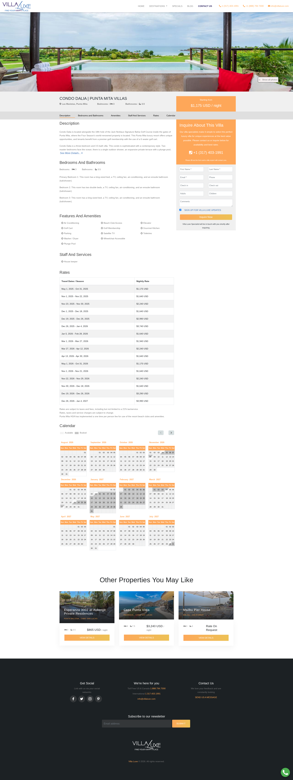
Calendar (170, 115)
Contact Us (205, 6)
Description (65, 115)
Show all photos (269, 79)
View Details (87, 637)
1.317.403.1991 (153, 693)
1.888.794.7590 (158, 688)
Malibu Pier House (196, 610)
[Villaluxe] (16, 6)
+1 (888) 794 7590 (254, 6)
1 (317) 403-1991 (230, 6)
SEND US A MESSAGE (206, 697)
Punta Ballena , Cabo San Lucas (81, 618)
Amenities (115, 115)
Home (141, 6)
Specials (177, 6)
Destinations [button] (157, 6)
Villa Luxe (133, 761)
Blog (190, 6)
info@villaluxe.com (279, 6)
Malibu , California (193, 615)
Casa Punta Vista (137, 610)
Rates (156, 115)
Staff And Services (137, 115)
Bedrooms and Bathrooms (90, 115)
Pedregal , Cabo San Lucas (138, 615)
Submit (181, 723)
